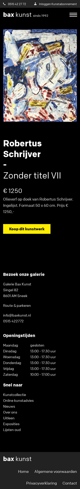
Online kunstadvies (18, 400)
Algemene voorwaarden (55, 471)
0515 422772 (13, 321)
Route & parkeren (17, 305)
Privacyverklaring (41, 483)
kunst (25, 14)
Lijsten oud (12, 429)
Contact (70, 483)
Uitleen (9, 418)
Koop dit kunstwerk (26, 228)
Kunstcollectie (14, 394)
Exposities (11, 424)
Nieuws (9, 406)
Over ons (10, 412)
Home (23, 471)
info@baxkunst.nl (17, 315)
